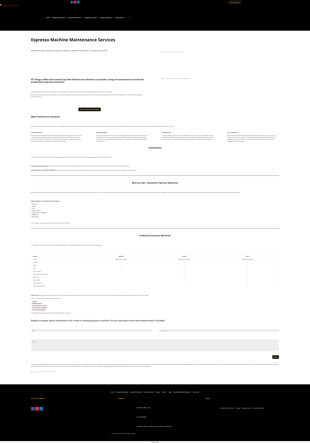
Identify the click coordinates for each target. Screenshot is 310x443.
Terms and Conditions (258, 408)
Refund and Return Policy (227, 408)
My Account (196, 392)
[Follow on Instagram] (75, 2)
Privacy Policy (155, 442)
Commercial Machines (58, 17)
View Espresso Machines (89, 109)
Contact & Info (119, 17)
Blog (170, 392)
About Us (164, 392)
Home (48, 17)
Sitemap (238, 408)
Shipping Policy (246, 408)
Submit (275, 357)
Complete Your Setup (90, 17)
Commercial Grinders (74, 17)
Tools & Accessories (105, 17)
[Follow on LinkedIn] (78, 2)
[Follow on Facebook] (71, 2)
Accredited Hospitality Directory (182, 392)
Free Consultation (235, 2)
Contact (158, 392)
